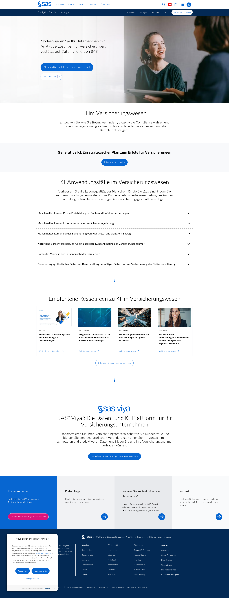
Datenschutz (57, 587)
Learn (71, 4)
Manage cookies (32, 578)
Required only (40, 571)
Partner (93, 4)
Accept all (22, 571)
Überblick (131, 12)
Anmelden (188, 4)
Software (60, 4)
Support (81, 4)
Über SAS (105, 4)
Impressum (91, 587)
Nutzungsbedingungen (75, 587)
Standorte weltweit (170, 4)
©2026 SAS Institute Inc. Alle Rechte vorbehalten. (130, 587)
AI (165, 12)
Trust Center (103, 587)
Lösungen (143, 12)
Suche (163, 4)
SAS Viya (156, 12)
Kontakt (176, 4)
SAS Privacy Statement (44, 553)
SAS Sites (182, 4)
